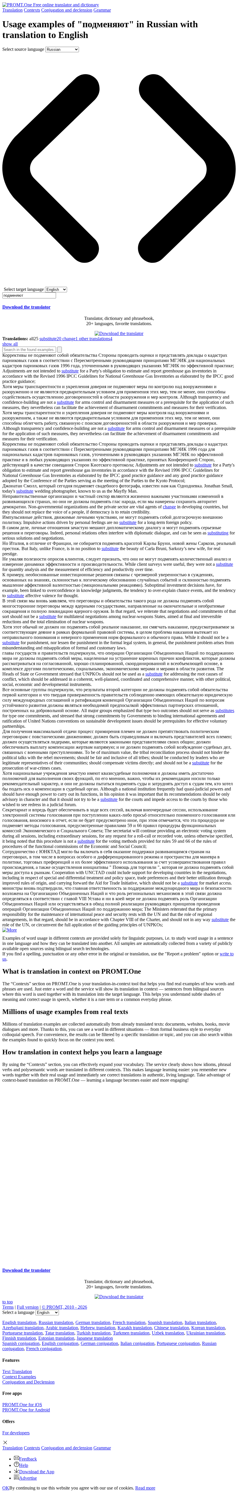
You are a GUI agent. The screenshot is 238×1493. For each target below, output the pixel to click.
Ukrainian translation (205, 1332)
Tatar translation (59, 1332)
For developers (16, 1432)
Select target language (24, 289)
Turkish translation (94, 1332)
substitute (70, 370)
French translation (129, 1322)
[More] (9, 930)
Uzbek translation (168, 1332)
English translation (19, 1322)
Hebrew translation (97, 1327)
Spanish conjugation (20, 1343)
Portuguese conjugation (178, 1343)
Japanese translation (95, 1338)
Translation (12, 10)
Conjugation (66, 10)
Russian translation (56, 1322)
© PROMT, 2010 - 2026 (64, 1307)
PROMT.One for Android (26, 1409)
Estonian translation (56, 1338)
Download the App (36, 1471)
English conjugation (60, 1343)
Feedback (28, 1458)
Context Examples (19, 1376)
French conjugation (44, 1348)
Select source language (23, 49)
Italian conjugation (137, 1343)
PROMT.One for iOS (22, 1404)
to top (7, 1301)
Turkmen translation (131, 1332)
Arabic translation (62, 1327)
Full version (28, 1307)
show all (10, 343)
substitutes (224, 710)
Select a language (18, 1312)
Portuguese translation (22, 1332)
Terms (8, 1307)
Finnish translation (19, 1338)
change (169, 506)
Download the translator (26, 307)
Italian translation (200, 1322)
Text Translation (17, 1371)
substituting (218, 532)
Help (23, 1465)
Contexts (32, 10)
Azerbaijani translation (23, 1327)
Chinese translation (171, 1327)
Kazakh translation (135, 1327)
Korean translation (208, 1327)
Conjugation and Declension (28, 1381)
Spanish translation (165, 1322)
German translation (92, 1322)
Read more (145, 1487)
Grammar (102, 10)
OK (5, 1487)
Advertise (28, 1478)
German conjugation (99, 1343)
